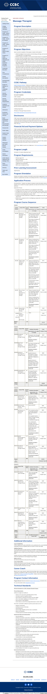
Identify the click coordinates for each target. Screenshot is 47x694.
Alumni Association (5, 154)
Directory (4, 167)
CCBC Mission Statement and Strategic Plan (5, 159)
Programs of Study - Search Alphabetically (5, 33)
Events (22, 679)
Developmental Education (5, 81)
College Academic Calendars (4, 28)
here (19, 123)
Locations (37, 679)
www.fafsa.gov (40, 145)
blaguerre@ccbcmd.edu (35, 580)
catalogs (6, 693)
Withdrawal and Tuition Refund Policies (5, 145)
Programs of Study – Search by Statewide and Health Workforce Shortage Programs (5, 60)
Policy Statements (5, 164)
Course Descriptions (5, 77)
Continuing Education (4, 69)
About (13, 679)
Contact (43, 679)
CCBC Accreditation (5, 150)
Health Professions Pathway (19, 85)
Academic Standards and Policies (5, 106)
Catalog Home (5, 23)
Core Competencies (5, 73)
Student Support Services (4, 139)
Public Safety (5, 130)
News (17, 679)
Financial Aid (5, 128)
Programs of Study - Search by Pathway (5, 39)
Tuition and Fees (4, 171)
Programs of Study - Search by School (5, 44)
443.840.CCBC (28, 676)
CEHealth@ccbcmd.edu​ (30, 582)
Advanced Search (4, 21)
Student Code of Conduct (5, 134)
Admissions (5, 109)
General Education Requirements (5, 100)
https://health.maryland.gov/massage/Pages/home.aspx (25, 112)
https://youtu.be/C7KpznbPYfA (27, 573)
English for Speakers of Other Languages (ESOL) (5, 87)
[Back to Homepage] (12, 5)
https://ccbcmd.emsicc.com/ (20, 575)
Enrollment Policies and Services (5, 114)
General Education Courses (4, 95)
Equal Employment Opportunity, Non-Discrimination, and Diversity (5, 121)
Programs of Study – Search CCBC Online (5, 51)
